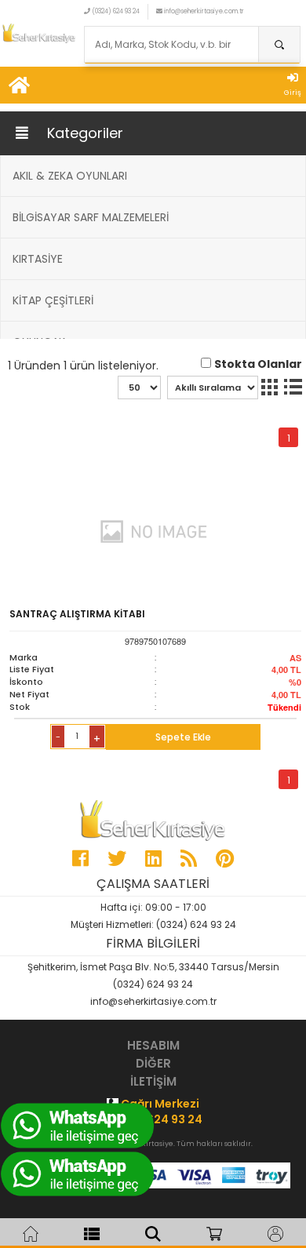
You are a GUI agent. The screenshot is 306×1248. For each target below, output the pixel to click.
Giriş (292, 92)
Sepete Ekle (183, 737)
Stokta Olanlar (258, 364)
